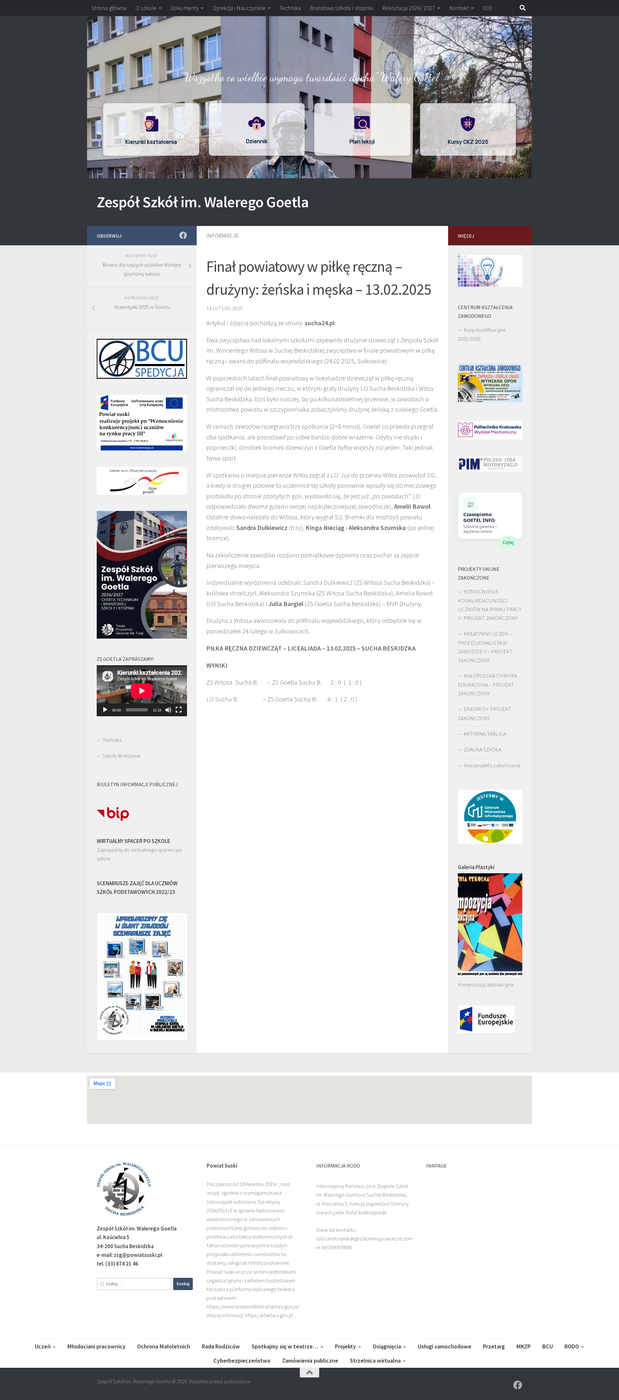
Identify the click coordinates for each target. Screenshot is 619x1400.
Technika (290, 8)
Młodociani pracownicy (96, 1346)
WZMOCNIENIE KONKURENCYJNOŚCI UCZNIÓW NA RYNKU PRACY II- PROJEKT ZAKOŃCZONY (489, 605)
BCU (547, 1346)
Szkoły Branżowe (122, 755)
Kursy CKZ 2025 (468, 142)
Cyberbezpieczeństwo (241, 1360)
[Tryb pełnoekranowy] (178, 710)
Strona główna (109, 8)
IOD (487, 8)
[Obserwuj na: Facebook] (183, 235)
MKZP (523, 1346)
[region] (309, 97)
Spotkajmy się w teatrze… (284, 1346)
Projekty (345, 1346)
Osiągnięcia (387, 1346)
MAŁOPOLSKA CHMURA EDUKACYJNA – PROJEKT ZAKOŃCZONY (487, 684)
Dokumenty (185, 8)
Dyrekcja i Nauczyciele (239, 8)
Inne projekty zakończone (492, 765)
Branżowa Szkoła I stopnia (341, 8)
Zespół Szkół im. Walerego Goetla (203, 201)
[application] (142, 690)
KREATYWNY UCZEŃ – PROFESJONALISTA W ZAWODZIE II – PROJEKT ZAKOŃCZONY (485, 647)
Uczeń (43, 1346)
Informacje (222, 235)
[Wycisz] (168, 710)
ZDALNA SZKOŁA (482, 749)
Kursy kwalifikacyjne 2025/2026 (482, 334)
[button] (309, 29)
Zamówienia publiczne (310, 1360)
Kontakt (459, 8)
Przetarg (494, 1346)
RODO (572, 1346)
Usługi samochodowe (444, 1346)
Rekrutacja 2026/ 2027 (408, 8)
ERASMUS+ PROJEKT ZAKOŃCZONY (484, 713)
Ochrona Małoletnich (163, 1346)
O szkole (145, 8)
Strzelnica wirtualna (375, 1360)
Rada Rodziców (221, 1346)
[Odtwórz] (105, 710)
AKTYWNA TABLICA (485, 733)
